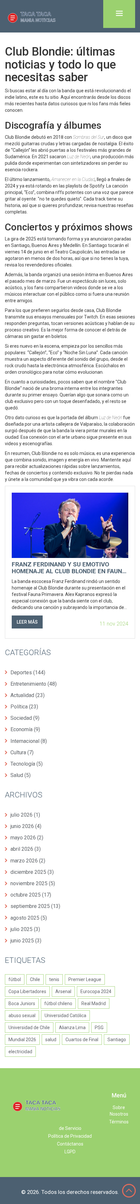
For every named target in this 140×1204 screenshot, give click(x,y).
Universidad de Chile (29, 1027)
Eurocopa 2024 (95, 991)
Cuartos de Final (81, 1039)
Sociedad (24, 718)
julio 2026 (25, 815)
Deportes (27, 672)
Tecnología (26, 764)
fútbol (14, 979)
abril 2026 (25, 849)
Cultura (22, 752)
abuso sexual (21, 1015)
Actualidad (27, 695)
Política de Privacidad (70, 1136)
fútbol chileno (58, 1003)
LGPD (70, 1151)
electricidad (20, 1051)
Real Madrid (93, 1003)
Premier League (84, 979)
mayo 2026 (26, 838)
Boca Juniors (21, 1003)
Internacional (28, 741)
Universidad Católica (65, 1015)
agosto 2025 (28, 918)
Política (24, 707)
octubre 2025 (30, 895)
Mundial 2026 (22, 1039)
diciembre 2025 (32, 872)
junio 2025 (25, 941)
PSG (99, 1027)
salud (50, 1039)
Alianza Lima (72, 1027)
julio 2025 (25, 929)
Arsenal (63, 991)
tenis (54, 979)
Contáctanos (70, 1143)
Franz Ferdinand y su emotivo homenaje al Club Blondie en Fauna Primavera (69, 568)
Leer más (27, 622)
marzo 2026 (27, 861)
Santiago (116, 1039)
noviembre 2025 (32, 883)
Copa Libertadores (27, 991)
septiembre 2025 (35, 906)
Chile (35, 979)
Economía (25, 729)
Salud (20, 775)
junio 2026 (25, 826)
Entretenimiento (33, 684)
